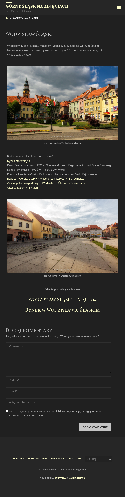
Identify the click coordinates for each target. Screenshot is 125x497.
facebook (58, 458)
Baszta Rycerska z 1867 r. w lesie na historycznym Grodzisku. (45, 178)
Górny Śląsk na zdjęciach (37, 6)
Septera (60, 478)
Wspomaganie (37, 458)
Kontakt (18, 458)
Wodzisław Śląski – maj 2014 (62, 299)
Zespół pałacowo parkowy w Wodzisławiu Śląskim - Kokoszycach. (47, 183)
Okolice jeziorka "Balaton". (23, 187)
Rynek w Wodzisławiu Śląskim (62, 309)
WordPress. (77, 478)
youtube (75, 458)
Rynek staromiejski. (19, 161)
